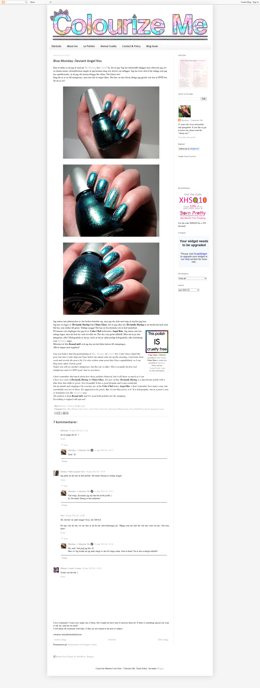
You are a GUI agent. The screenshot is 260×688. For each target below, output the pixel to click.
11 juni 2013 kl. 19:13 (103, 450)
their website (161, 357)
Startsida (56, 46)
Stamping (154, 409)
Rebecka (64, 430)
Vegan (161, 409)
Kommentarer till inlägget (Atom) (82, 644)
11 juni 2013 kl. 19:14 (103, 544)
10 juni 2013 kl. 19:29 (95, 471)
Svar (66, 444)
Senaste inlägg (60, 639)
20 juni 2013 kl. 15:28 (91, 568)
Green (131, 409)
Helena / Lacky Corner (70, 568)
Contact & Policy (131, 46)
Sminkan (62, 340)
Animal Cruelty (108, 46)
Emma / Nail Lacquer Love (72, 471)
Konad (147, 409)
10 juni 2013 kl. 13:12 (78, 430)
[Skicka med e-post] (55, 413)
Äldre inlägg (163, 639)
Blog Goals (152, 46)
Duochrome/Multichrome (118, 409)
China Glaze (83, 409)
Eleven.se (161, 363)
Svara (62, 438)
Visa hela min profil (186, 137)
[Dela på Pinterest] (67, 413)
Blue (65, 409)
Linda (103, 67)
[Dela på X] (61, 413)
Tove (62, 515)
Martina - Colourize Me (68, 406)
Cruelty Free (103, 409)
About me (72, 46)
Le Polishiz (89, 46)
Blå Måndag (90, 67)
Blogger (160, 668)
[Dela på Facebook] (64, 413)
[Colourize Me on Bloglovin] (189, 149)
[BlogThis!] (58, 413)
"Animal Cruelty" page (157, 368)
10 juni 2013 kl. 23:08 (75, 515)
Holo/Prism (139, 409)
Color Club (93, 409)
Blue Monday (98, 353)
